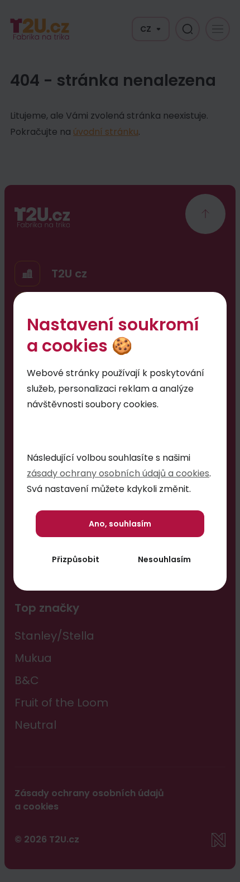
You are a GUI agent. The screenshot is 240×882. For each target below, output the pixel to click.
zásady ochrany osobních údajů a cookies (118, 473)
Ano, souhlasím (120, 523)
